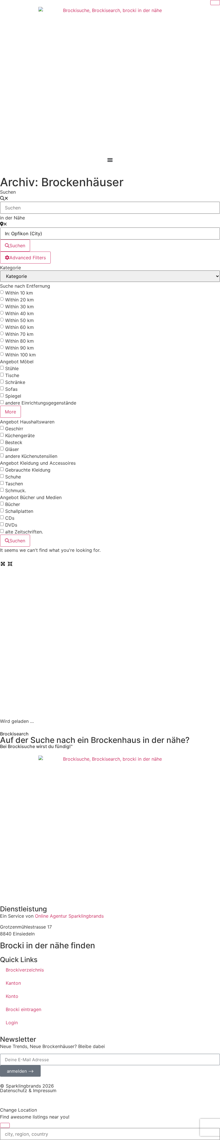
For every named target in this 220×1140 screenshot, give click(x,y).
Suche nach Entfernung (25, 286)
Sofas (11, 389)
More (10, 412)
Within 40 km (19, 313)
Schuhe (13, 476)
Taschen (14, 483)
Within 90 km (19, 348)
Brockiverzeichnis (25, 970)
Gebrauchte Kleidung (27, 470)
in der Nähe (12, 217)
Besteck (13, 442)
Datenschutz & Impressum (28, 1090)
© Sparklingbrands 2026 (27, 1086)
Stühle (12, 368)
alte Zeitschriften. (24, 531)
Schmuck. (15, 490)
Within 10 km (19, 293)
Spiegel (13, 396)
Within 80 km (19, 341)
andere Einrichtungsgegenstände (40, 403)
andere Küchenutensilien (31, 456)
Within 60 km (19, 327)
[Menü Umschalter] (110, 160)
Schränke (15, 382)
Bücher (12, 504)
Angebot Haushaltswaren (27, 421)
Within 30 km (19, 306)
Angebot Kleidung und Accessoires (38, 463)
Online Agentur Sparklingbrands (69, 916)
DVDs (11, 525)
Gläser (12, 449)
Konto (12, 996)
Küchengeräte (20, 435)
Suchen (8, 192)
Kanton (13, 983)
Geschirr (14, 428)
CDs (9, 518)
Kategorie (10, 267)
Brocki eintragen (23, 1009)
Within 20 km (19, 299)
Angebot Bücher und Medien (31, 497)
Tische (12, 375)
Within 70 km (19, 334)
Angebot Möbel (17, 361)
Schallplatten (19, 511)
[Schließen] (215, 2)
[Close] (5, 1125)
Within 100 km (20, 354)
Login (12, 1022)
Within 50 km (19, 320)
